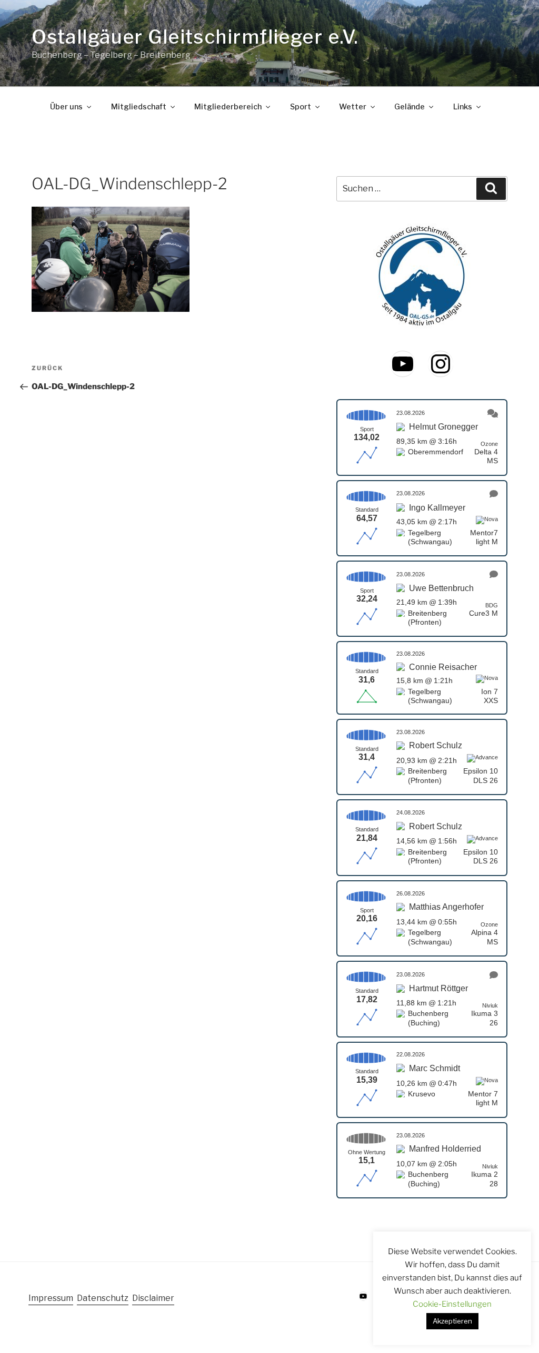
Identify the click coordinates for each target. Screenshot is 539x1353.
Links (462, 106)
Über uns (66, 106)
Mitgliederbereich (228, 106)
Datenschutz (102, 1298)
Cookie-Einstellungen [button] (452, 1304)
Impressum (50, 1298)
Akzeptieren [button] (452, 1321)
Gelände (409, 106)
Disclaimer (153, 1298)
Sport (300, 106)
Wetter (352, 106)
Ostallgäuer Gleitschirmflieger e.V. (195, 36)
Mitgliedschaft (138, 106)
